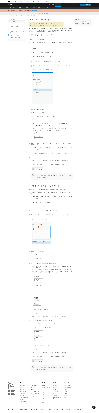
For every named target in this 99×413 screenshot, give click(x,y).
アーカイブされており (43, 23)
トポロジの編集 (26, 15)
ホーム (9, 7)
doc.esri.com (34, 10)
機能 (53, 4)
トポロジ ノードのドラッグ (80, 21)
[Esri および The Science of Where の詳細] (11, 386)
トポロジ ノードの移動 (14, 35)
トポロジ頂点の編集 (14, 28)
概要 (49, 4)
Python (34, 7)
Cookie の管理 (68, 409)
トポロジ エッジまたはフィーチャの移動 (17, 32)
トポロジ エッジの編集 (14, 26)
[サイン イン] (90, 1)
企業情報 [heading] (54, 382)
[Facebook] (9, 391)
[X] (12, 391)
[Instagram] (12, 394)
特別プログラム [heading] (66, 382)
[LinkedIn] (14, 391)
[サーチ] (59, 13)
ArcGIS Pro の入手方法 (85, 4)
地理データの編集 (19, 15)
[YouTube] (14, 394)
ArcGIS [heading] (21, 382)
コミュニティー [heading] (33, 382)
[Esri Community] (9, 394)
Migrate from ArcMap (46, 7)
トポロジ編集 (32, 15)
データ (13, 15)
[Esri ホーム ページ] (10, 2)
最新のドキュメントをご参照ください (50, 25)
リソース (58, 4)
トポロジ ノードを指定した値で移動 (82, 23)
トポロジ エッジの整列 (14, 24)
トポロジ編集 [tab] (12, 21)
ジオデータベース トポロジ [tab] (15, 40)
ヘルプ (19, 7)
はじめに (14, 7)
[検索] (83, 1)
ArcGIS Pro (10, 4)
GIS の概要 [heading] (43, 382)
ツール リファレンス (27, 7)
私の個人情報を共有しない (79, 409)
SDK (39, 7)
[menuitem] (24, 385)
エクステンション (66, 4)
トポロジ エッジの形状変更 (15, 37)
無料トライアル (75, 4)
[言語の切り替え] (86, 1)
